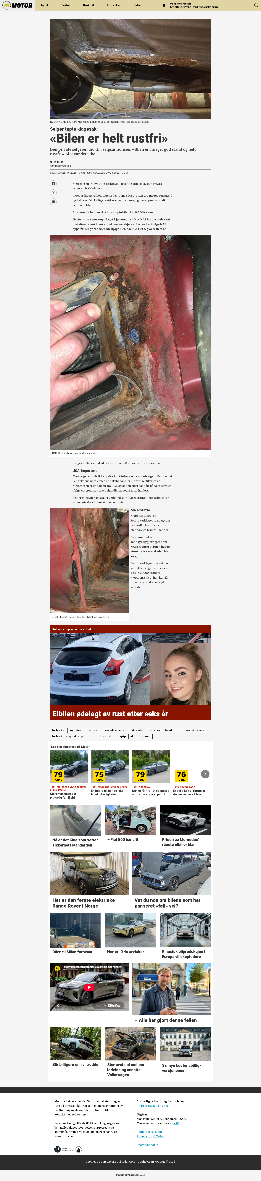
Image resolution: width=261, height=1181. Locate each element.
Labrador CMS (126, 1161)
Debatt (138, 5)
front (168, 730)
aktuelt (135, 736)
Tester (65, 5)
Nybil (44, 5)
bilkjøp (121, 736)
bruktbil (105, 736)
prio (93, 736)
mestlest (92, 730)
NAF (176, 1123)
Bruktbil (88, 5)
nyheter (75, 730)
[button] (56, 774)
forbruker (59, 730)
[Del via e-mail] (53, 201)
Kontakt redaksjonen (150, 1132)
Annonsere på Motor (150, 1136)
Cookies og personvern (101, 1161)
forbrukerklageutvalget (68, 736)
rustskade (135, 730)
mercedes (153, 730)
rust (148, 736)
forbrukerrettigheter (191, 730)
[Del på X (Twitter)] (53, 192)
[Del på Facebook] (53, 183)
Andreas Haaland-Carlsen (153, 1105)
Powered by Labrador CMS (130, 1174)
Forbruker (114, 5)
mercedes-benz (113, 730)
